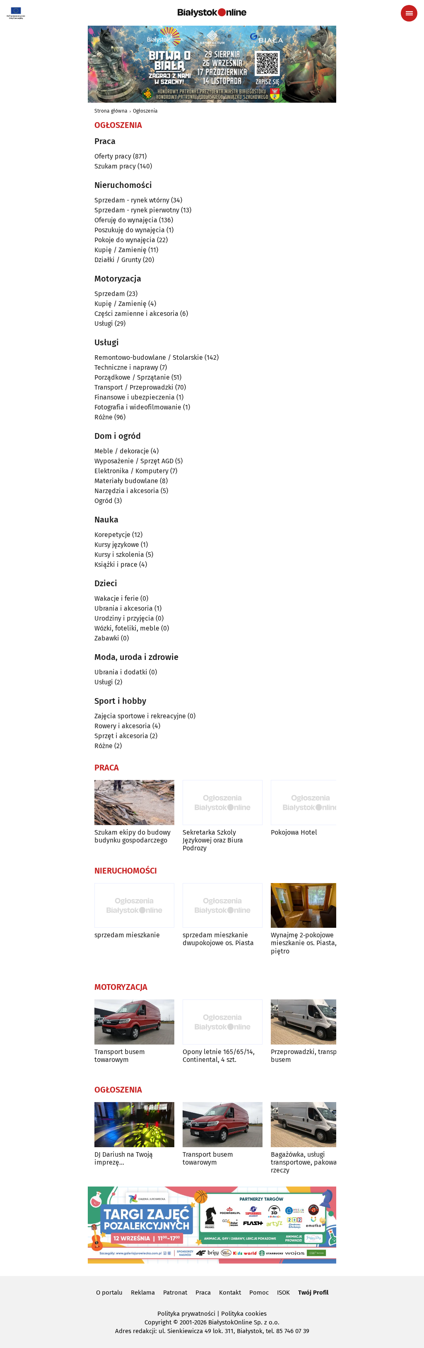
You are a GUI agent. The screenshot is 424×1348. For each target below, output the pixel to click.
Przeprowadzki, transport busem (308, 1056)
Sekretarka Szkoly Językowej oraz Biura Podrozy (213, 840)
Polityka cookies (244, 1313)
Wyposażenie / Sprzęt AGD (133, 461)
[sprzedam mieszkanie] (134, 905)
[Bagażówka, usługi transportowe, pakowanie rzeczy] (311, 1124)
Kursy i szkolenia (119, 554)
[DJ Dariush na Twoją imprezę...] (134, 1124)
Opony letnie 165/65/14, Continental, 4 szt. (219, 1056)
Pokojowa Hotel (294, 832)
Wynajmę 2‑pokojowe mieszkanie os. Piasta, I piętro (305, 943)
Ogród (103, 501)
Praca (203, 1292)
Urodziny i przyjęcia (124, 618)
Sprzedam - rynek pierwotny (136, 210)
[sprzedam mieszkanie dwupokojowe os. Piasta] (223, 905)
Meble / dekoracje (121, 451)
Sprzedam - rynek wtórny (131, 200)
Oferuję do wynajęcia (125, 220)
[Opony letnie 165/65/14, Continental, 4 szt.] (223, 1022)
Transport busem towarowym (119, 1056)
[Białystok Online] (212, 12)
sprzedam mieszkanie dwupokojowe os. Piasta (218, 939)
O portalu (109, 1292)
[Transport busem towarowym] (134, 1022)
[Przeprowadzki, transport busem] (311, 1022)
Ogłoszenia (145, 111)
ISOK (283, 1292)
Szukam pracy (115, 166)
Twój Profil (313, 1292)
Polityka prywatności (186, 1313)
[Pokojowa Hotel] (311, 802)
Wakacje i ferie (116, 598)
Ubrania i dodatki (120, 672)
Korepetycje (112, 535)
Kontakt (230, 1292)
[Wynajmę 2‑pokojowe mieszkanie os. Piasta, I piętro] (311, 905)
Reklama (143, 1292)
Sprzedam (109, 294)
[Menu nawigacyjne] (409, 13)
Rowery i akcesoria (122, 726)
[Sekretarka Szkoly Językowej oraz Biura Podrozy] (223, 802)
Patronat (175, 1292)
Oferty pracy (112, 156)
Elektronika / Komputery (131, 471)
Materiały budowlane (126, 481)
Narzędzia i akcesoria (126, 491)
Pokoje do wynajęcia (124, 240)
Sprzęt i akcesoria (121, 736)
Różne (103, 417)
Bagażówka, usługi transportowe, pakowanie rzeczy (309, 1162)
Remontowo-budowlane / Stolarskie (148, 357)
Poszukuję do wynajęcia (129, 230)
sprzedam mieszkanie (127, 935)
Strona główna (111, 111)
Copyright (158, 1322)
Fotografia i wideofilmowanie (137, 407)
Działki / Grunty (117, 260)
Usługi (103, 323)
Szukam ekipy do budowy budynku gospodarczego (132, 836)
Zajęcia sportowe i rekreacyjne (140, 716)
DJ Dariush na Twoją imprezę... (123, 1158)
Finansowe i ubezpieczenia (134, 397)
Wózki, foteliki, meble (126, 628)
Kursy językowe (116, 545)
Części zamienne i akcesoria (136, 314)
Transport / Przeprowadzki (133, 387)
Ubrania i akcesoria (123, 608)
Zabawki (106, 638)
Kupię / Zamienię (120, 250)
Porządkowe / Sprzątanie (132, 377)
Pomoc (259, 1292)
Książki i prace (115, 564)
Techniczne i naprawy (126, 367)
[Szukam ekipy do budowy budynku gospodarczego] (134, 802)
